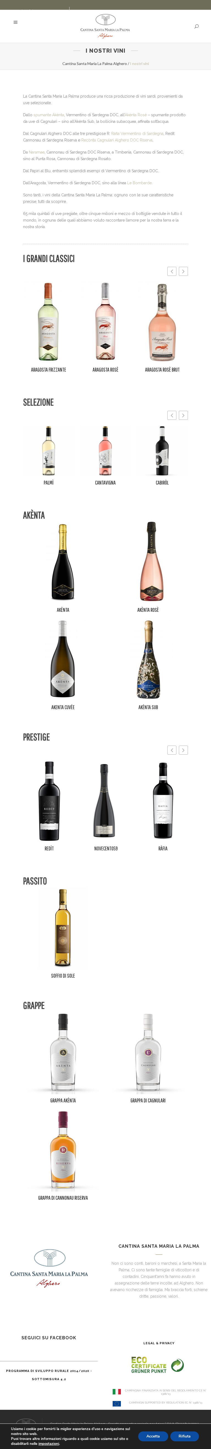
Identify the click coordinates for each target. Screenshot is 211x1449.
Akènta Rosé (136, 115)
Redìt (48, 848)
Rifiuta (185, 1436)
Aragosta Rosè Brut (162, 369)
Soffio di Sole (63, 975)
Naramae (37, 152)
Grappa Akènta (63, 1100)
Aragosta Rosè (105, 369)
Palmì (49, 482)
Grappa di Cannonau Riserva (63, 1198)
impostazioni (48, 1443)
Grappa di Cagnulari (148, 1100)
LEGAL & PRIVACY (158, 1343)
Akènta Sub (148, 707)
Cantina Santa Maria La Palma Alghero (94, 63)
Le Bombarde (139, 183)
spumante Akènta (49, 115)
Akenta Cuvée (63, 707)
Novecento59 (105, 848)
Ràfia (162, 848)
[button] (183, 271)
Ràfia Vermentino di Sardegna (137, 133)
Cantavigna (105, 482)
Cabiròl (162, 482)
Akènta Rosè (148, 610)
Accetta (153, 1436)
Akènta (63, 610)
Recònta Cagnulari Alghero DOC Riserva (116, 140)
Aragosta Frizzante (48, 369)
